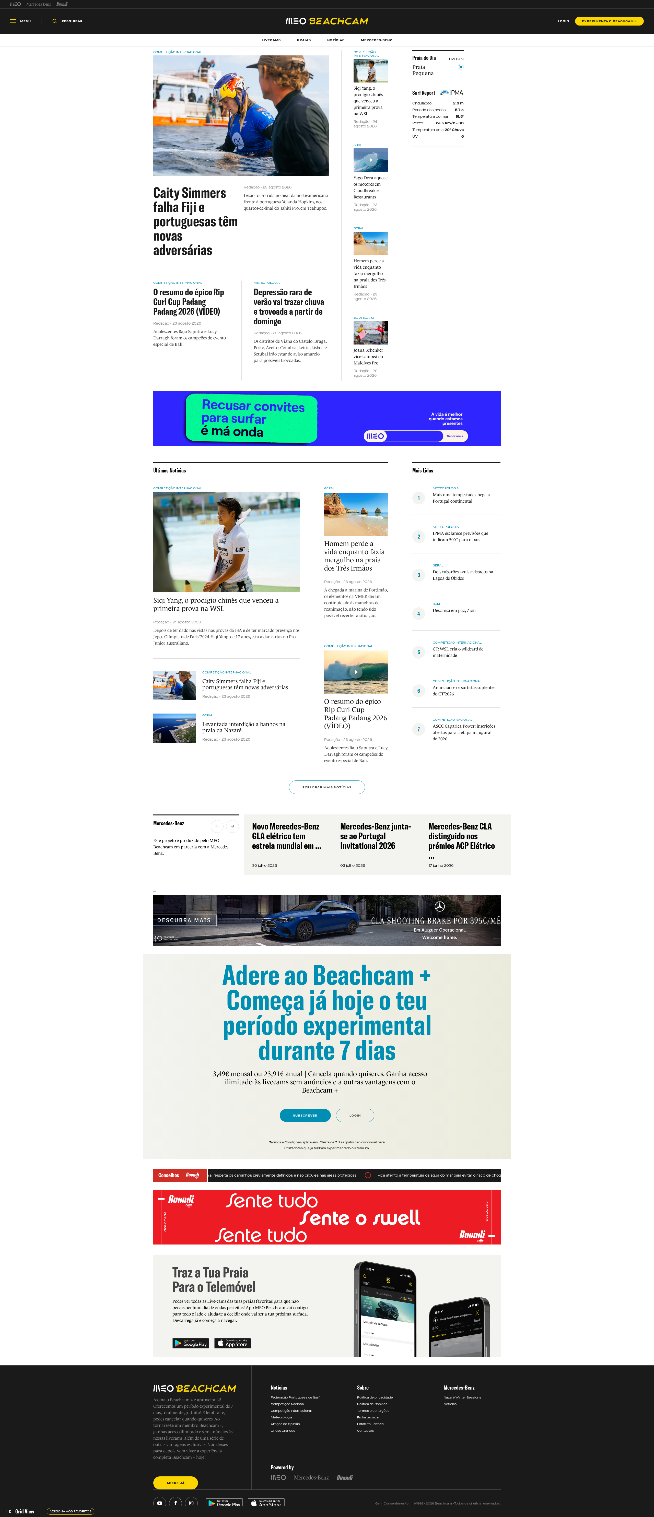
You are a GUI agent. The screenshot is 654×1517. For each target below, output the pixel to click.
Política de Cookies (372, 1404)
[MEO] (15, 4)
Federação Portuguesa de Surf (295, 1397)
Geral (359, 228)
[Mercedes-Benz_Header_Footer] (38, 4)
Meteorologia (267, 283)
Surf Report (423, 93)
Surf (358, 145)
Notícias (450, 1404)
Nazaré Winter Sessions (462, 1397)
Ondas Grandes (283, 1431)
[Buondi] (62, 4)
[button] (217, 826)
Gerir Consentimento (391, 1503)
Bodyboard (364, 317)
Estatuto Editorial (370, 1424)
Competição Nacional (452, 719)
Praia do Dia (424, 58)
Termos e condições (373, 1411)
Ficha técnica (368, 1417)
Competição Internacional (177, 52)
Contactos (365, 1431)
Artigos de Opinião (285, 1424)
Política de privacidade (375, 1397)
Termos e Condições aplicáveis (293, 1142)
